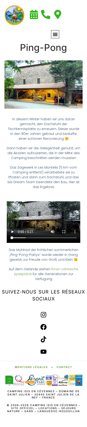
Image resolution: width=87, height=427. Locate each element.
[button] (55, 34)
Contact (64, 367)
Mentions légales (31, 367)
